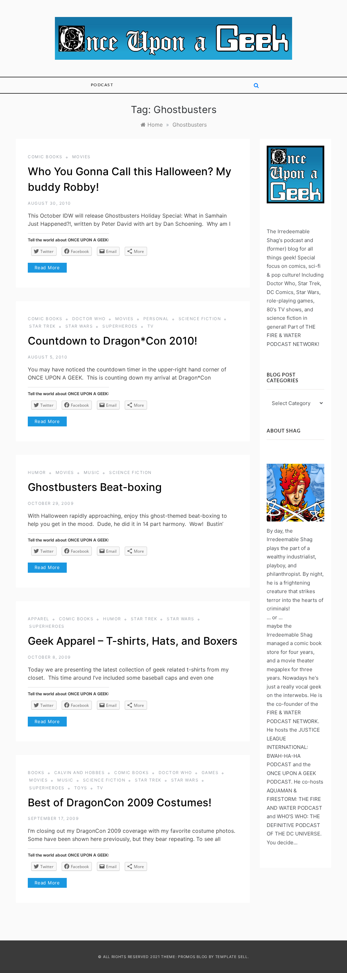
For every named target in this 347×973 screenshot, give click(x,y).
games (210, 772)
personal (156, 318)
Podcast (102, 85)
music (92, 472)
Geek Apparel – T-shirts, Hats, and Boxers (133, 641)
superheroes (120, 326)
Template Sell (231, 956)
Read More (47, 267)
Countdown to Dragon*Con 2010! (112, 340)
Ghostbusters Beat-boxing (95, 487)
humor (37, 472)
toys (80, 787)
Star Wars (79, 326)
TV (150, 326)
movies (81, 156)
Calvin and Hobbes (79, 772)
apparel (38, 618)
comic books (45, 156)
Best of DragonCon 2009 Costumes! (119, 802)
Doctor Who (89, 318)
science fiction (200, 318)
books (36, 772)
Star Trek (42, 326)
